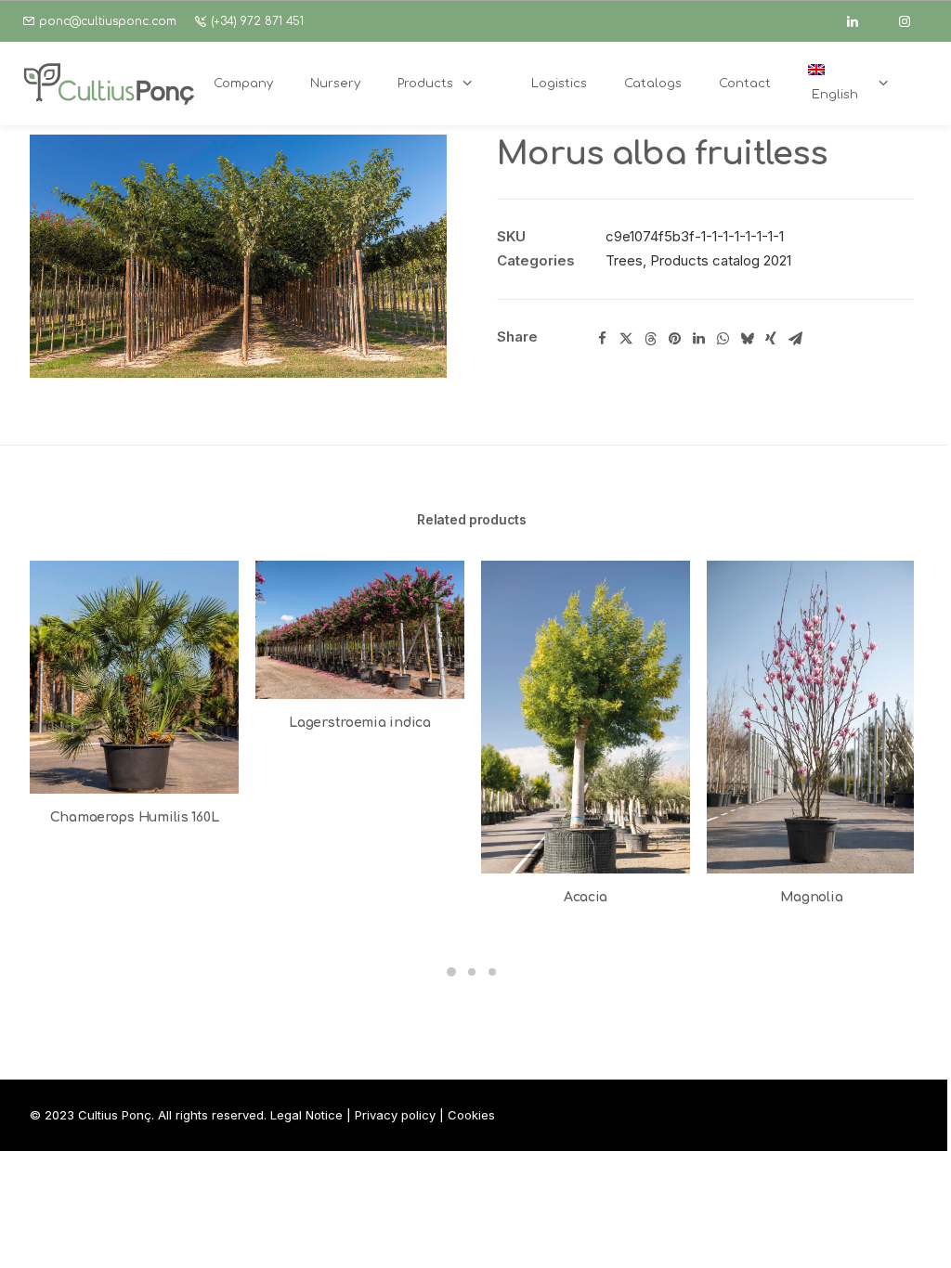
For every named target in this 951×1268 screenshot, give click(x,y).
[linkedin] (861, 21)
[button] (238, 256)
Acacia (585, 897)
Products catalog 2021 (720, 260)
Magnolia (811, 897)
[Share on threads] (650, 339)
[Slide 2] (472, 972)
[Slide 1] (451, 972)
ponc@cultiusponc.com (107, 21)
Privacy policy (395, 1114)
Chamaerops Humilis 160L (134, 817)
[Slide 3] (492, 972)
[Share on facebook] (602, 339)
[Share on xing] (771, 339)
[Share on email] (795, 339)
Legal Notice (306, 1114)
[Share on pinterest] (674, 339)
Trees (624, 260)
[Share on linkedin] (698, 339)
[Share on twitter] (626, 339)
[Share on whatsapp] (722, 339)
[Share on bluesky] (747, 339)
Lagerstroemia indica (359, 723)
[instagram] (913, 21)
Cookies (471, 1114)
